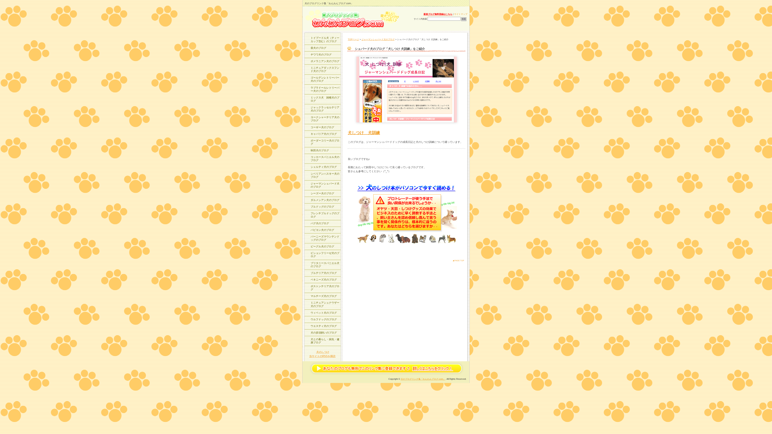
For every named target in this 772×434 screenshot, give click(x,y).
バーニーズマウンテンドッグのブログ (325, 238)
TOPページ (353, 39)
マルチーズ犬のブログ (324, 296)
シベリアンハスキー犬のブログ (325, 175)
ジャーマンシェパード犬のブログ (378, 39)
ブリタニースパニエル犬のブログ (325, 265)
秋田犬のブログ (320, 150)
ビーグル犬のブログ (322, 246)
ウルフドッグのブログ (324, 319)
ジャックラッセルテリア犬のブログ (325, 109)
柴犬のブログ (318, 47)
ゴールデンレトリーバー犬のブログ (325, 79)
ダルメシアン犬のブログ (325, 200)
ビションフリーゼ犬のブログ (325, 255)
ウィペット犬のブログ (324, 312)
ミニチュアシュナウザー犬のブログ (325, 304)
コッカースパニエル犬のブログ (325, 159)
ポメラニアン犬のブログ (325, 61)
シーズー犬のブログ (322, 193)
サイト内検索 (420, 19)
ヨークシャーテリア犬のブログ (325, 119)
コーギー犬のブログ (322, 127)
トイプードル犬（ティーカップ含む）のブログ (325, 39)
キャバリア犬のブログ (324, 133)
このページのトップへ (455, 260)
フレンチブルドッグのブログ (325, 215)
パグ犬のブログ (320, 223)
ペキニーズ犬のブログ (324, 279)
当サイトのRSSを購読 (322, 356)
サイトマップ (460, 14)
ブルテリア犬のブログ (324, 272)
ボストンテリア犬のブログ (325, 288)
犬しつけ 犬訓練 (364, 132)
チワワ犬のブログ (321, 54)
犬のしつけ (322, 351)
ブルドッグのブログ (322, 206)
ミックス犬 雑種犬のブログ (325, 99)
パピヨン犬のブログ (322, 229)
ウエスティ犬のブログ (324, 326)
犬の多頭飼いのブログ (324, 332)
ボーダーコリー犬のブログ (325, 142)
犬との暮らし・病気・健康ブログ (325, 341)
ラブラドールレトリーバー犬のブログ (325, 89)
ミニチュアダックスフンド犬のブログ (325, 69)
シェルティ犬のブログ (324, 166)
